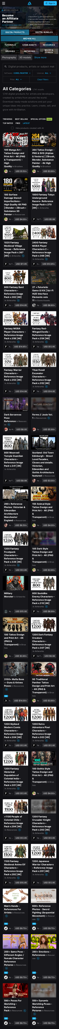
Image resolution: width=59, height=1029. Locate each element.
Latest (26, 123)
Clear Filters (42, 79)
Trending (7, 119)
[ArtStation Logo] (29, 3)
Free (18, 123)
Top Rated (8, 123)
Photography (9, 57)
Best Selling (21, 119)
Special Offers (41, 119)
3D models (25, 57)
